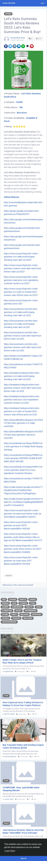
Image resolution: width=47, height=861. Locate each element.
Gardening (17, 607)
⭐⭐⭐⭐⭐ (19, 126)
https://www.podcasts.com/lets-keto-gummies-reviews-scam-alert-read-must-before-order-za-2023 (23, 335)
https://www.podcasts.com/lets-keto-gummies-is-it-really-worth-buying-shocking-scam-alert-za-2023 (21, 312)
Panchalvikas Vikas (17, 38)
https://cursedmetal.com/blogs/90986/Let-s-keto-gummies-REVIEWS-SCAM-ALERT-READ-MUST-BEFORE (23, 458)
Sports (5, 618)
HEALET (8, 575)
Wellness (28, 618)
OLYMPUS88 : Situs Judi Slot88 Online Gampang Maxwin (21, 789)
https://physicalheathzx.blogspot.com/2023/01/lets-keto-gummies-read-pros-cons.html (23, 434)
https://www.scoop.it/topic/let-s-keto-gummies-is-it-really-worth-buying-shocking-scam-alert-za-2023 (21, 256)
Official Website (12, 197)
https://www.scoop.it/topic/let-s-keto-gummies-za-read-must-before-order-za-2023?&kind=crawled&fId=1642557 (23, 513)
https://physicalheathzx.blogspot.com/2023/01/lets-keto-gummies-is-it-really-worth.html (23, 423)
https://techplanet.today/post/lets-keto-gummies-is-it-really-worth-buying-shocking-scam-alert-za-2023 (22, 376)
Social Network (9, 3)
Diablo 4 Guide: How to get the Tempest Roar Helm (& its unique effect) (22, 661)
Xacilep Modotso (10, 756)
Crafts (23, 599)
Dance (33, 599)
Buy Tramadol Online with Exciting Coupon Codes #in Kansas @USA (23, 746)
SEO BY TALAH (9, 714)
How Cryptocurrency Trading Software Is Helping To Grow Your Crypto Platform (23, 704)
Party (14, 614)
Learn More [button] (10, 851)
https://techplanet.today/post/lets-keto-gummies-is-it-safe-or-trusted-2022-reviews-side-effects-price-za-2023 (22, 411)
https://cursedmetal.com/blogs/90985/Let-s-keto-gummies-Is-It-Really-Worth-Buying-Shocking (23, 446)
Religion (24, 614)
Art (3, 599)
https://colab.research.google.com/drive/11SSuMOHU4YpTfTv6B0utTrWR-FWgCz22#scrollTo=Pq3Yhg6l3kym (23, 490)
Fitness (23, 603)
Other (8, 14)
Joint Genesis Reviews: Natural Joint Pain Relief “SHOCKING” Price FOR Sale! (23, 831)
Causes (12, 599)
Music (18, 611)
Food (32, 603)
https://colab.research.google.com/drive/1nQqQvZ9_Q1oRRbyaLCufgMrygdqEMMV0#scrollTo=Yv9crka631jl (23, 502)
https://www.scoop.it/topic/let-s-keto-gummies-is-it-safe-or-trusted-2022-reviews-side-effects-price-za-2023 (21, 292)
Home (38, 607)
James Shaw (9, 799)
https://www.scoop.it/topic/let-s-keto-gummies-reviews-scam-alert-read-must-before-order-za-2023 (23, 268)
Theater (16, 618)
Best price (22, 113)
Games (5, 607)
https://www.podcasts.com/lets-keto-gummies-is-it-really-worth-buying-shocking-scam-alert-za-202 (21, 324)
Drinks (5, 603)
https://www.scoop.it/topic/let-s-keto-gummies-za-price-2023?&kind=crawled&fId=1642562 (21, 525)
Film (14, 603)
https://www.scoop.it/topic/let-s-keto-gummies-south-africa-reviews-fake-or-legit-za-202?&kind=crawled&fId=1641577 (23, 537)
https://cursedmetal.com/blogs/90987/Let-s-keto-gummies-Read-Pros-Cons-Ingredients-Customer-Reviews (23, 470)
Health (19, 102)
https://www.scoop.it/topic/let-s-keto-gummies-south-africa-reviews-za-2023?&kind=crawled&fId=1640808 (22, 549)
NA (21, 107)
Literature (7, 611)
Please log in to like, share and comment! (18, 585)
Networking (30, 611)
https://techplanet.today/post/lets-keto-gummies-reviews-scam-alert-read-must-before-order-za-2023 (23, 388)
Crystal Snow (9, 671)
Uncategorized (9, 622)
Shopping (36, 614)
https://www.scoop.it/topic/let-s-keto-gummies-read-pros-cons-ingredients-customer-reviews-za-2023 (21, 280)
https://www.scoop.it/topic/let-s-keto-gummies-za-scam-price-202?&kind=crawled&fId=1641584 (21, 560)
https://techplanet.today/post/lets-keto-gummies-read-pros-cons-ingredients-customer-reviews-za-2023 (22, 399)
